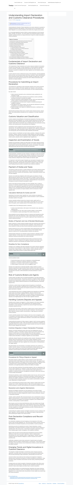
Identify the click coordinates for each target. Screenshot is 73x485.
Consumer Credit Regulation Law (30, 2)
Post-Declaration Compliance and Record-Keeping (19, 57)
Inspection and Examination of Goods (17, 44)
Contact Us (44, 483)
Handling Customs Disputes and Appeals (17, 52)
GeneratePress (21, 483)
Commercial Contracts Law (44, 5)
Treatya (11, 5)
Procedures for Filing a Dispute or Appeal (18, 54)
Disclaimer (54, 483)
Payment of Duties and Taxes (15, 46)
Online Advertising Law (42, 2)
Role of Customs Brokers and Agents (16, 50)
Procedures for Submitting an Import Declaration (19, 42)
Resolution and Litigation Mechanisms (18, 55)
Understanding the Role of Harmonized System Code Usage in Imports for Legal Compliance (25, 477)
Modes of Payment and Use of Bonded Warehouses (20, 48)
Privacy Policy (49, 483)
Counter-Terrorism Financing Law (20, 5)
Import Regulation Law (13, 476)
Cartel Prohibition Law (18, 2)
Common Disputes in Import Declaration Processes (20, 53)
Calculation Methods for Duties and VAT (18, 47)
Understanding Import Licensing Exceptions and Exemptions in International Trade (23, 478)
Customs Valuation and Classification (17, 43)
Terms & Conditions (60, 483)
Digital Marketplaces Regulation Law (54, 2)
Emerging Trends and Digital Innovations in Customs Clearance (21, 58)
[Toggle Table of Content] (32, 39)
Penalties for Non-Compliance (17, 49)
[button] (14, 8)
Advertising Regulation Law (33, 5)
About (40, 483)
